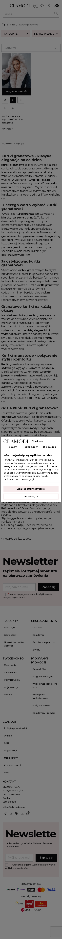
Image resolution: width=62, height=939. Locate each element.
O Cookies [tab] (49, 446)
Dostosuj (30, 496)
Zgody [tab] (13, 446)
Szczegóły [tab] (31, 446)
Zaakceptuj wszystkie (31, 488)
